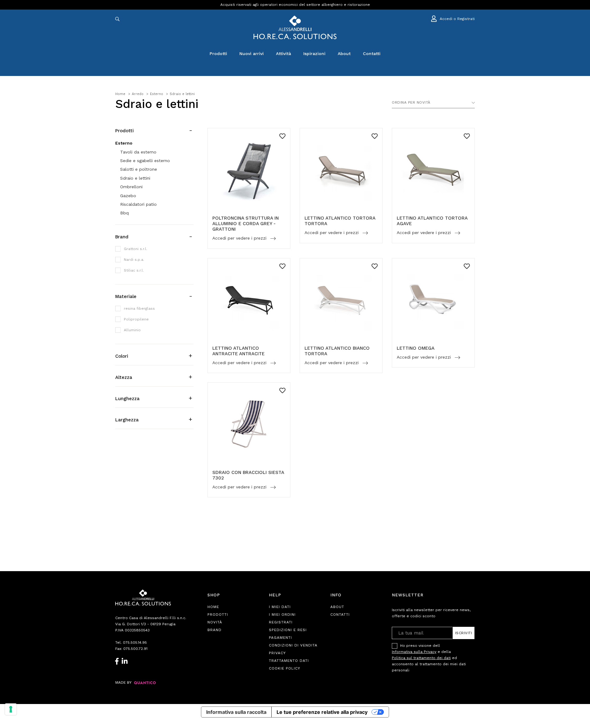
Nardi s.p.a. (134, 259)
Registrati (281, 622)
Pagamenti (280, 637)
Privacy (277, 653)
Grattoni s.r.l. (135, 249)
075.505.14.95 (135, 642)
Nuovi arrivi (251, 53)
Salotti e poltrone (138, 169)
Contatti (371, 53)
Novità (214, 622)
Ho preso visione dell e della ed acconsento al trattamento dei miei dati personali (429, 657)
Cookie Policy (284, 668)
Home (213, 607)
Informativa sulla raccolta (236, 712)
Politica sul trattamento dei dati (421, 658)
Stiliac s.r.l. (134, 270)
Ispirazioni (314, 53)
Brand (214, 630)
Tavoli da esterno (138, 151)
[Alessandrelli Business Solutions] (295, 27)
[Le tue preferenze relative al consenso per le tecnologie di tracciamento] (11, 709)
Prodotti (218, 53)
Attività (283, 53)
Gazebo (128, 195)
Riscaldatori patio (138, 204)
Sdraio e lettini (135, 178)
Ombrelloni (131, 186)
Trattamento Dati (289, 660)
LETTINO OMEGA (416, 348)
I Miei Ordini (282, 614)
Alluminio (132, 330)
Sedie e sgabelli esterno (145, 160)
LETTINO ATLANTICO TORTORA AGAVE (432, 220)
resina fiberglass (139, 308)
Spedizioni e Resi (288, 630)
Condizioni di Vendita (293, 645)
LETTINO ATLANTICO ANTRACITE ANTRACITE (238, 350)
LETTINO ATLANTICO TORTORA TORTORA (340, 220)
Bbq (124, 212)
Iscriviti (463, 633)
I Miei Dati (280, 607)
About (344, 53)
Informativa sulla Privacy (414, 652)
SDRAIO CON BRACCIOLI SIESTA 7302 (248, 475)
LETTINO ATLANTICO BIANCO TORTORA (337, 350)
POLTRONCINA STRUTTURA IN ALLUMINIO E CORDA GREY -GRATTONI (245, 223)
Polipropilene (136, 319)
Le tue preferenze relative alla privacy (322, 712)
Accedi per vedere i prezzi (240, 238)
